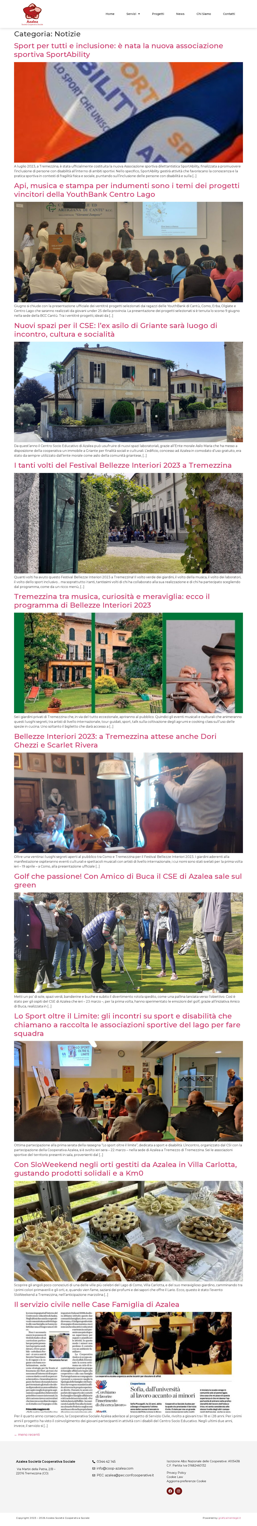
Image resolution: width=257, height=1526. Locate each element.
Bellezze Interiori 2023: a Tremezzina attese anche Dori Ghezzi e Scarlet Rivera (115, 740)
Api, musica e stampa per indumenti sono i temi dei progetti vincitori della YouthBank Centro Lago (127, 190)
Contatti (229, 14)
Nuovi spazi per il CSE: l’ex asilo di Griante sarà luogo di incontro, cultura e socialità (115, 329)
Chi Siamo (204, 14)
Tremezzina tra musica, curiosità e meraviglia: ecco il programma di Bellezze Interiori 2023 (112, 600)
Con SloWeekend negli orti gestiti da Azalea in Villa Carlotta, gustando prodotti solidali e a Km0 (125, 1168)
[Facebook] (170, 1491)
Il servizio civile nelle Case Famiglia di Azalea (96, 1304)
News (180, 14)
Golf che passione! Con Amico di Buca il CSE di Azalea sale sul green (128, 880)
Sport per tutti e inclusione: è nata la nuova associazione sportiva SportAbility (118, 50)
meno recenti (27, 1435)
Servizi (131, 14)
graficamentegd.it (229, 1517)
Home (110, 14)
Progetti (158, 14)
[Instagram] (178, 1491)
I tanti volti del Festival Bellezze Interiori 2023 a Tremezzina (123, 465)
